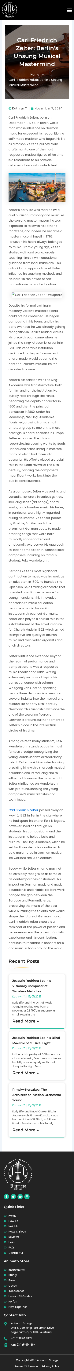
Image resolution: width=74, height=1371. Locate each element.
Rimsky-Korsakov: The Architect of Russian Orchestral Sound (36, 1095)
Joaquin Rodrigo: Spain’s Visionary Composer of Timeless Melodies (31, 986)
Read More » (25, 1021)
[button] (69, 10)
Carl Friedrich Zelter (23, 810)
